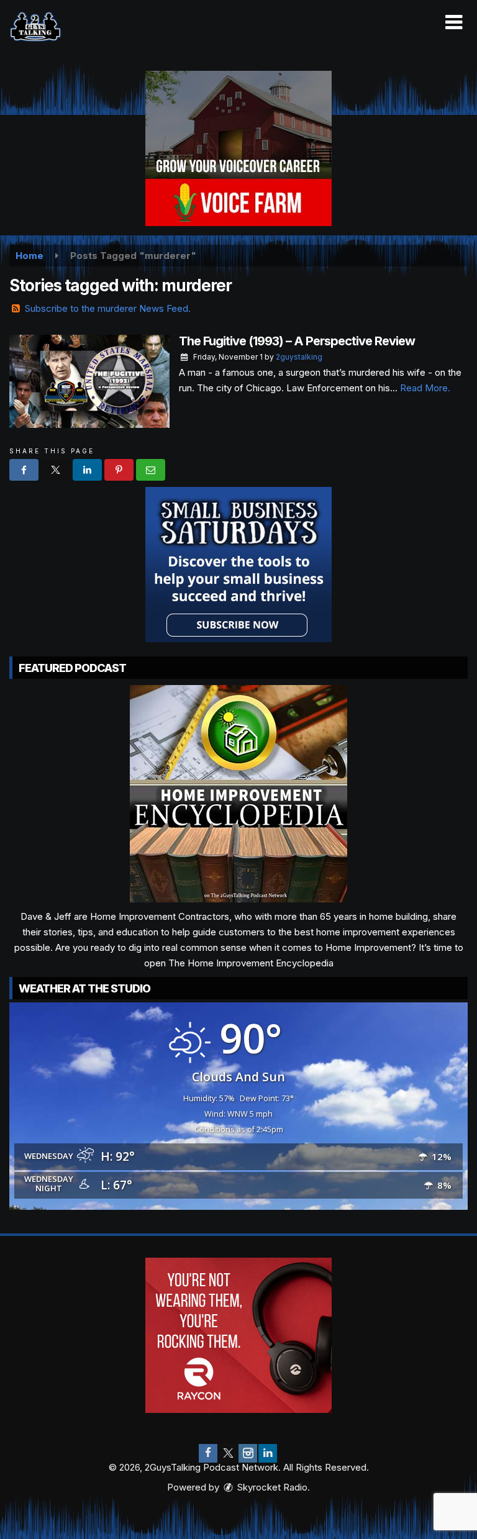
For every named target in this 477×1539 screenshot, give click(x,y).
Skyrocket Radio (271, 1487)
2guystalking (299, 356)
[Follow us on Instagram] (247, 1453)
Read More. (425, 388)
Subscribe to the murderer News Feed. (108, 308)
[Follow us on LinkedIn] (267, 1453)
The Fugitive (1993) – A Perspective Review (297, 341)
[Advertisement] (238, 148)
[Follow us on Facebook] (208, 1453)
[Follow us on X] (228, 1453)
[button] (454, 22)
